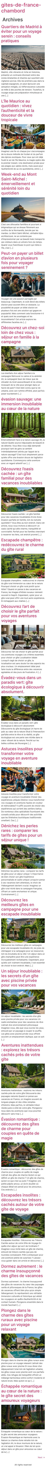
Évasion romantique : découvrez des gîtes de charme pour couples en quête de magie (20, 1128)
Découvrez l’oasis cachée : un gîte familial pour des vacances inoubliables (21, 475)
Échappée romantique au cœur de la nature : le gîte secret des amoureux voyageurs (21, 1393)
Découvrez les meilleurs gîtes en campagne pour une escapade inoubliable (21, 907)
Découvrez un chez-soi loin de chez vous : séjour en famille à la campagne (22, 334)
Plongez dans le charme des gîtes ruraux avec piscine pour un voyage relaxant (19, 1320)
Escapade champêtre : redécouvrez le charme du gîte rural (22, 545)
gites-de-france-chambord (21, 8)
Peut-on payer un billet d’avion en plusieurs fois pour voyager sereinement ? (22, 260)
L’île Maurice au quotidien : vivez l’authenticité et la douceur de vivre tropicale (17, 110)
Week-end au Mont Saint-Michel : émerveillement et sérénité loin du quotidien (19, 183)
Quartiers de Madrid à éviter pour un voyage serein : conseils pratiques (21, 33)
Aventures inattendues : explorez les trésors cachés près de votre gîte (22, 1052)
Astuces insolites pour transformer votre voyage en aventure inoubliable (22, 755)
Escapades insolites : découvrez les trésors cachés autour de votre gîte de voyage (22, 1202)
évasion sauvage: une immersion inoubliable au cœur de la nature (21, 404)
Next (41, 1457)
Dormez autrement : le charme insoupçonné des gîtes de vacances (22, 1271)
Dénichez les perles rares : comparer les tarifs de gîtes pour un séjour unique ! (21, 832)
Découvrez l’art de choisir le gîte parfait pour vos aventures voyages (20, 613)
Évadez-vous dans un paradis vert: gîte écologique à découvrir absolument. (22, 684)
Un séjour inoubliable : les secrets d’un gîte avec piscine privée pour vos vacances (21, 978)
